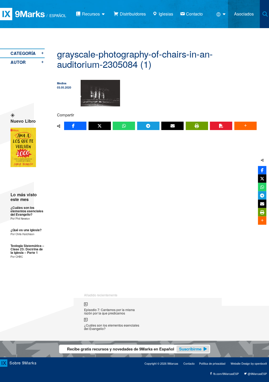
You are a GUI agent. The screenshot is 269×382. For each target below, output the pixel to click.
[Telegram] (148, 126)
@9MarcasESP (257, 374)
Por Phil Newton (20, 218)
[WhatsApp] (124, 126)
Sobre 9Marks (23, 362)
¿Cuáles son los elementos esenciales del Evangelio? (27, 211)
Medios (61, 83)
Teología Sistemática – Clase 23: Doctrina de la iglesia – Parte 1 (27, 249)
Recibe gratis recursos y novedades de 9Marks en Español (134, 349)
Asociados (244, 14)
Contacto (189, 363)
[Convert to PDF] (221, 126)
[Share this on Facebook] (75, 126)
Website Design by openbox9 (249, 363)
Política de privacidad (212, 363)
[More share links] (245, 126)
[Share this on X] (100, 126)
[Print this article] (197, 126)
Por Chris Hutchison (22, 234)
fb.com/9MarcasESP (226, 374)
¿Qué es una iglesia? (26, 230)
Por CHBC (17, 257)
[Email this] (172, 126)
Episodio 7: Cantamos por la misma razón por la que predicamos (109, 311)
